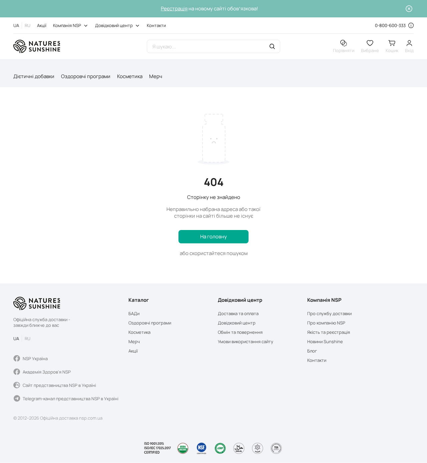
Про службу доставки (329, 313)
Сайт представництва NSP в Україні (59, 385)
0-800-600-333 (390, 25)
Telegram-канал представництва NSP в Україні (70, 399)
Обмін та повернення (240, 332)
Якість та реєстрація (328, 332)
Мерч (155, 76)
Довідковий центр (114, 25)
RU (27, 25)
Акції (41, 25)
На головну (213, 236)
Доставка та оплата (238, 313)
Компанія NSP (67, 25)
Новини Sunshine (325, 341)
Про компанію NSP (326, 323)
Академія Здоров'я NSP (47, 372)
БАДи (133, 313)
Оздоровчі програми (85, 76)
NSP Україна (35, 359)
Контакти (156, 25)
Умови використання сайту (245, 341)
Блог (312, 351)
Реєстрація (174, 8)
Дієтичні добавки (33, 76)
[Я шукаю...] (272, 47)
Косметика (129, 76)
